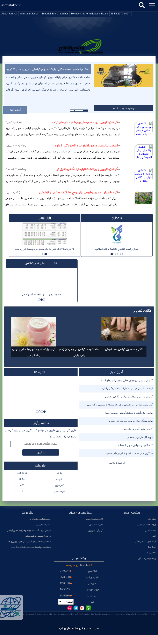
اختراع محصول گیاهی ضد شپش (124, 349)
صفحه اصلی (150, 530)
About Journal (9, 13)
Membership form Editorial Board (89, 13)
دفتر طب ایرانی (43, 524)
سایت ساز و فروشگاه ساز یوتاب (79, 628)
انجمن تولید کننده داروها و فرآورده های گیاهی (29, 530)
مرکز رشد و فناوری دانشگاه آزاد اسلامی (116, 249)
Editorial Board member (55, 13)
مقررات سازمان (96, 524)
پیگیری (40, 452)
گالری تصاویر (142, 310)
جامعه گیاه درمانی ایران (40, 518)
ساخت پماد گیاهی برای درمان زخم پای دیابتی (79, 352)
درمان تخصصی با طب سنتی (38, 535)
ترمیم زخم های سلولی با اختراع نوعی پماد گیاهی (34, 352)
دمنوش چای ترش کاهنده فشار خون (41, 294)
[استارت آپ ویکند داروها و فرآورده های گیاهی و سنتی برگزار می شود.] (41, 392)
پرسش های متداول (147, 558)
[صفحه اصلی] (79, 51)
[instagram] (82, 608)
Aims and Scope (29, 13)
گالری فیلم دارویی (94, 518)
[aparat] (69, 608)
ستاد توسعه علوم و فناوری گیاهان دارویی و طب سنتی (29, 541)
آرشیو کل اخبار (116, 462)
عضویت (152, 518)
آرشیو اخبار (15, 109)
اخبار (153, 535)
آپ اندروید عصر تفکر (145, 541)
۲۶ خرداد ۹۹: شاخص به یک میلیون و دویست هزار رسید (44, 249)
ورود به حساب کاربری (146, 524)
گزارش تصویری (95, 530)
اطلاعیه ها (40, 372)
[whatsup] (88, 608)
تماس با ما (151, 552)
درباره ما (152, 546)
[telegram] (75, 608)
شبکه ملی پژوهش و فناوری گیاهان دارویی (31, 546)
